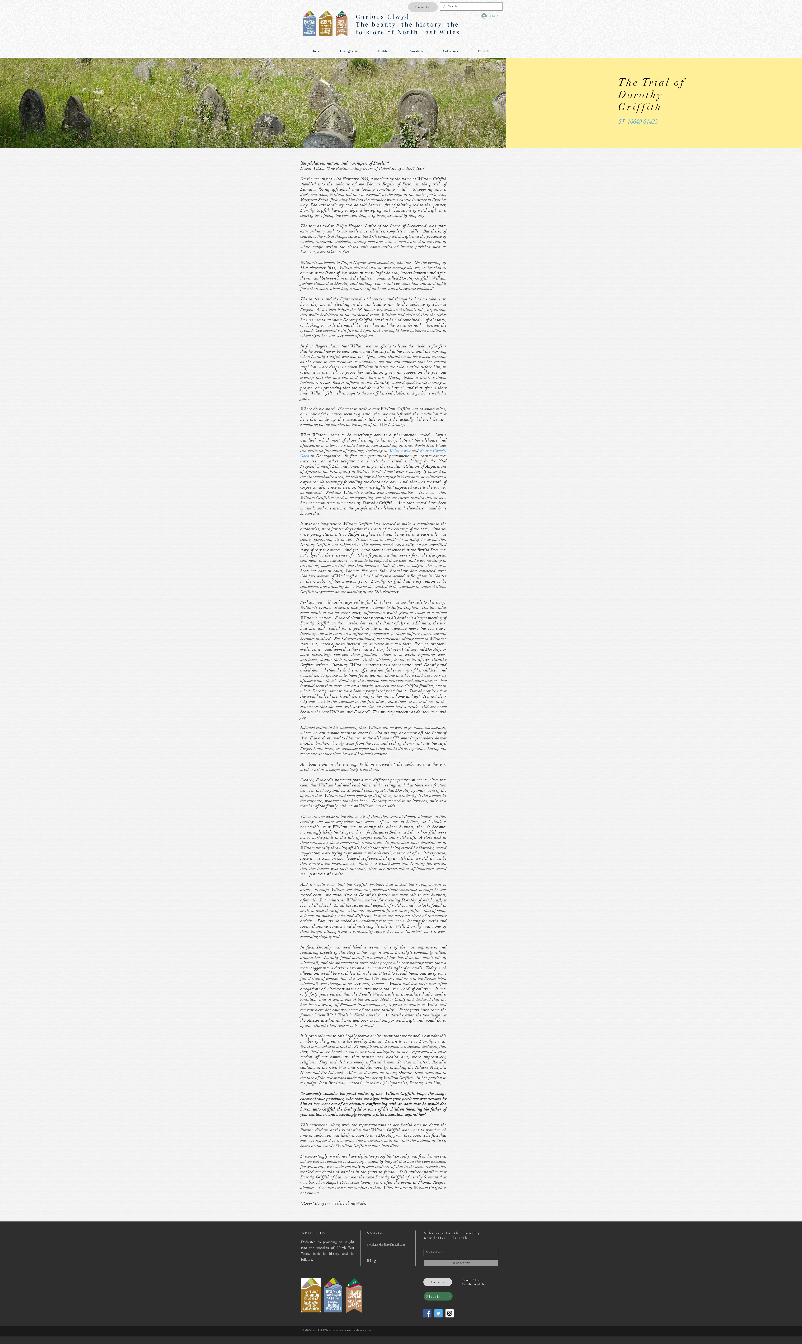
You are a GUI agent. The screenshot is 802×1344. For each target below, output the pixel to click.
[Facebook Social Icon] (427, 1313)
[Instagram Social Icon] (449, 1313)
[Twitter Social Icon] (438, 1313)
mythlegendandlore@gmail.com (386, 1244)
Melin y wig (399, 450)
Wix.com (365, 1330)
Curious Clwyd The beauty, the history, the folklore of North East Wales (408, 24)
